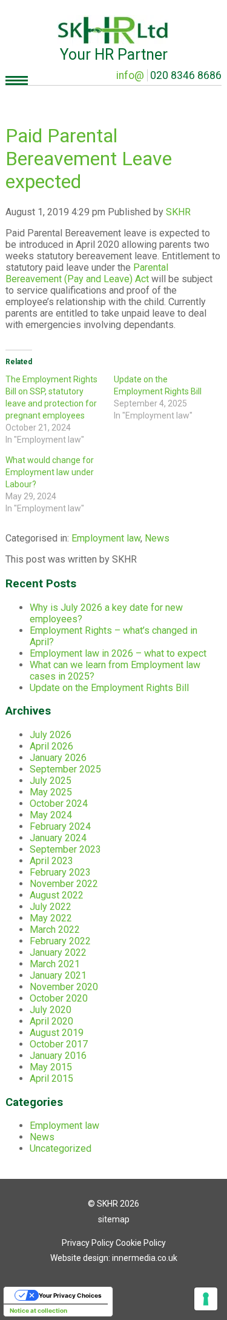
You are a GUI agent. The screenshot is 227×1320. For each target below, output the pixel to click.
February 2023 (60, 872)
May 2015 (51, 1067)
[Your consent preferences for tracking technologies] (205, 1298)
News (157, 538)
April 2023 (51, 861)
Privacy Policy (88, 1243)
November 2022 (64, 883)
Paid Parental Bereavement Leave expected (88, 158)
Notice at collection (38, 1310)
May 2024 (51, 815)
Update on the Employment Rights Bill (109, 687)
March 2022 (55, 929)
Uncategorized (60, 1148)
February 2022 (60, 941)
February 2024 (60, 826)
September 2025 (65, 769)
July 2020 (50, 1009)
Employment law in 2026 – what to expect (118, 653)
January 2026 (58, 757)
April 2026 (51, 746)
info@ (130, 75)
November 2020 (64, 987)
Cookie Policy (141, 1243)
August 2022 (57, 895)
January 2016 (58, 1055)
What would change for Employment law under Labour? (49, 472)
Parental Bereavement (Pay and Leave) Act (86, 273)
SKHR (178, 212)
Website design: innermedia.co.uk (113, 1258)
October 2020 (59, 998)
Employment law (105, 538)
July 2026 (50, 735)
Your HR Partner (114, 54)
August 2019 (57, 1032)
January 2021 (58, 975)
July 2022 (50, 906)
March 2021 (55, 964)
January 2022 (58, 952)
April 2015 (51, 1078)
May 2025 (51, 792)
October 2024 (59, 803)
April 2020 (51, 1021)
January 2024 (58, 838)
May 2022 (51, 918)
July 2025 (50, 780)
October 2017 (59, 1044)
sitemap (114, 1219)
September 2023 (65, 849)
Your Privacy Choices (70, 1295)
